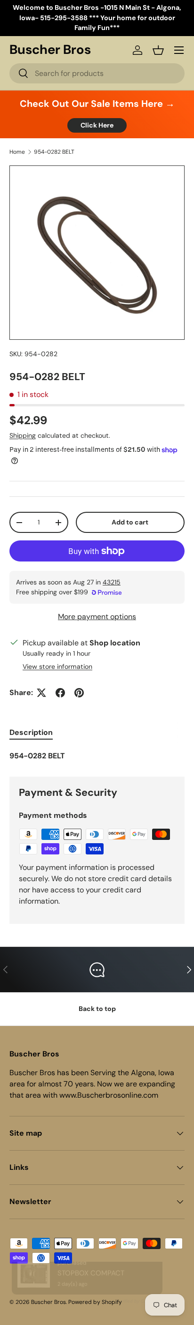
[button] (158, 50)
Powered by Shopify (95, 1302)
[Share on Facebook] (60, 692)
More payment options (97, 616)
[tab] (31, 732)
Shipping (22, 435)
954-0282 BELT (54, 152)
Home (17, 152)
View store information (57, 666)
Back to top (97, 1008)
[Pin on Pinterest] (79, 692)
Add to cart (130, 522)
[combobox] (97, 73)
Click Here (97, 125)
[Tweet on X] (41, 692)
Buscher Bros (48, 1302)
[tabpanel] (97, 756)
